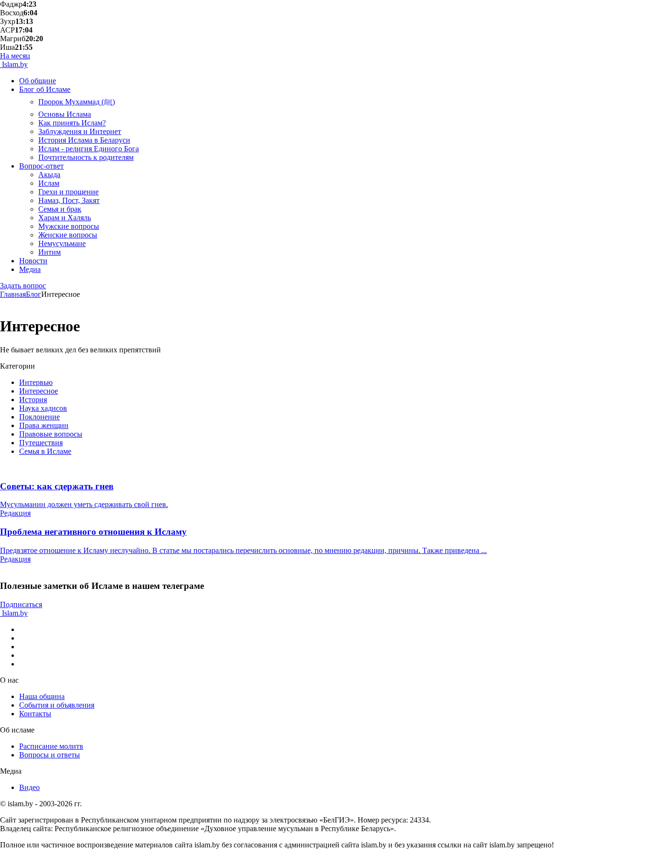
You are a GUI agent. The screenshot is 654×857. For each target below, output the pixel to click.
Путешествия (41, 443)
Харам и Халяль (64, 218)
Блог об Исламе (44, 89)
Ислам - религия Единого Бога (88, 149)
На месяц (15, 56)
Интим (49, 252)
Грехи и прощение (68, 192)
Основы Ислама (64, 114)
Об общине (37, 81)
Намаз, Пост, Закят (69, 200)
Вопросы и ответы (49, 755)
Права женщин (43, 425)
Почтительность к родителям (86, 157)
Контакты (35, 714)
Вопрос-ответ (41, 166)
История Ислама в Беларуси (84, 140)
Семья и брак (59, 209)
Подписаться (21, 604)
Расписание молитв (51, 746)
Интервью (36, 382)
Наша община (42, 696)
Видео (29, 787)
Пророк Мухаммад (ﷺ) (76, 102)
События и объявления (56, 705)
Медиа (30, 269)
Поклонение (39, 417)
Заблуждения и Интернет (79, 131)
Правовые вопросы (50, 434)
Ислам (48, 183)
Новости (33, 261)
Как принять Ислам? (72, 123)
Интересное (38, 391)
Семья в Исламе (45, 451)
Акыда (49, 174)
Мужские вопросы (68, 226)
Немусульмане (62, 243)
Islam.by (14, 64)
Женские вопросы (67, 235)
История (33, 399)
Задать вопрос (23, 286)
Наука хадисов (43, 408)
